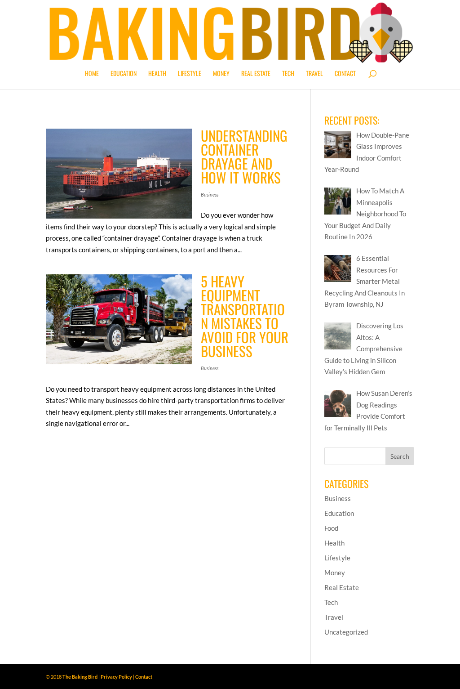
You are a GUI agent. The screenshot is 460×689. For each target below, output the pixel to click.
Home (92, 74)
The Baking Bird (79, 677)
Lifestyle (189, 74)
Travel (314, 74)
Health (157, 74)
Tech (288, 74)
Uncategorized (346, 632)
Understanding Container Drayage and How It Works (244, 156)
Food (331, 528)
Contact (345, 74)
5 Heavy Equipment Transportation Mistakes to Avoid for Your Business (244, 316)
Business (209, 194)
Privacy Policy (116, 677)
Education (124, 74)
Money (221, 74)
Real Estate (255, 74)
